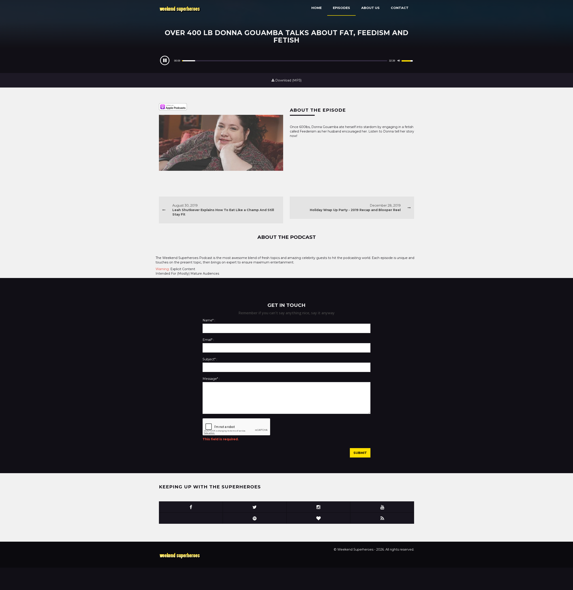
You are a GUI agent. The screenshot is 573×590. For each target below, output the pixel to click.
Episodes (341, 8)
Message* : (211, 379)
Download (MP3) (287, 80)
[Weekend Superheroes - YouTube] (382, 507)
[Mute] (398, 60)
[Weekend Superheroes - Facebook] (190, 507)
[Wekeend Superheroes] (180, 555)
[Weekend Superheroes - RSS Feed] (382, 518)
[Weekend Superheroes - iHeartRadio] (318, 518)
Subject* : (210, 359)
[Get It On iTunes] (173, 107)
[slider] (284, 60)
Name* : (209, 320)
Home (316, 8)
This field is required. (221, 439)
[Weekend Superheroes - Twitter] (254, 507)
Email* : (208, 340)
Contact (399, 8)
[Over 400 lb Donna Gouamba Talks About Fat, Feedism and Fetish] (221, 143)
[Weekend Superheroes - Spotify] (254, 518)
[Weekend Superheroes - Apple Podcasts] (190, 518)
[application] (286, 60)
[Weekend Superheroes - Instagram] (318, 507)
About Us (370, 8)
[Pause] (164, 60)
